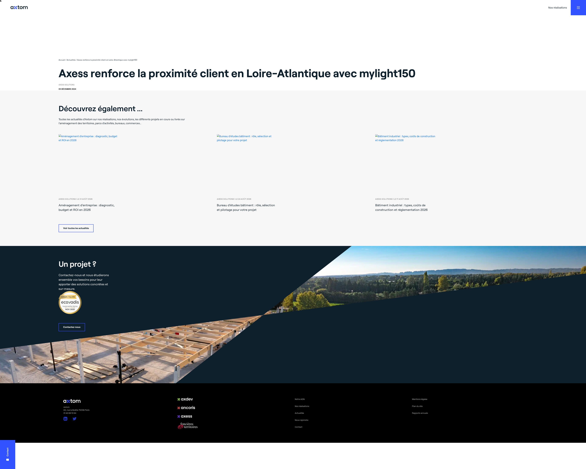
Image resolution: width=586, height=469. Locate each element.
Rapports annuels (420, 413)
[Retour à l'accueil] (19, 7)
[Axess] (187, 416)
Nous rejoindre (301, 420)
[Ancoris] (187, 407)
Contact (298, 427)
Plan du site (417, 406)
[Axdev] (187, 399)
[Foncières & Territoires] (187, 426)
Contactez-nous (71, 327)
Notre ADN (300, 399)
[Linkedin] (65, 419)
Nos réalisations (557, 7)
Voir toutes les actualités (76, 228)
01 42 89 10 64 (69, 413)
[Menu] (578, 7)
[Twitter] (74, 419)
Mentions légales (419, 399)
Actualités (299, 413)
